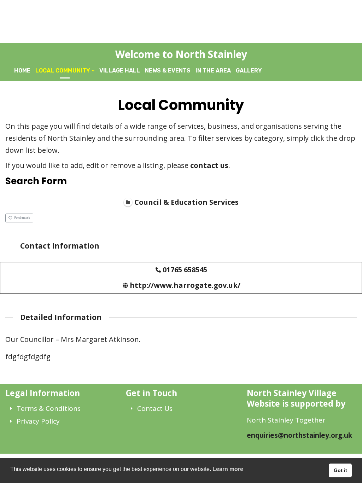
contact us (209, 165)
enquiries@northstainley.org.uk (299, 435)
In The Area (213, 70)
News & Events (168, 70)
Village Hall (119, 70)
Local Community (62, 70)
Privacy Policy (38, 421)
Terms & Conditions (49, 408)
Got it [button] (340, 470)
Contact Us (155, 408)
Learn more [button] (227, 469)
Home (22, 70)
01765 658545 (185, 269)
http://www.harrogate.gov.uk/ (185, 285)
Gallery (249, 70)
